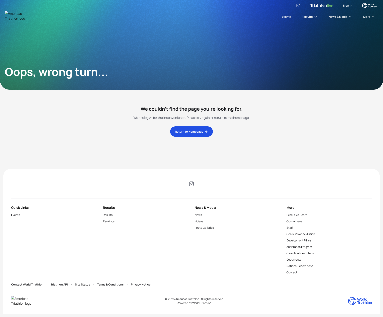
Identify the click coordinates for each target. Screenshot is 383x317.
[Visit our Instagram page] (298, 6)
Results (307, 17)
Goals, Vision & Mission (300, 234)
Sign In (347, 5)
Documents (293, 259)
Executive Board (296, 215)
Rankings (109, 221)
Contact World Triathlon (27, 284)
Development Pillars (298, 240)
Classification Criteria (300, 253)
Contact (291, 272)
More (366, 17)
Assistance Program (299, 247)
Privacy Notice (140, 284)
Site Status (82, 284)
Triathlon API (59, 284)
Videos (199, 221)
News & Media (338, 17)
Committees (294, 221)
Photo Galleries (204, 227)
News (198, 215)
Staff (289, 227)
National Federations (299, 266)
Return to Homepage (189, 131)
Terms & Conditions (110, 284)
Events (286, 17)
